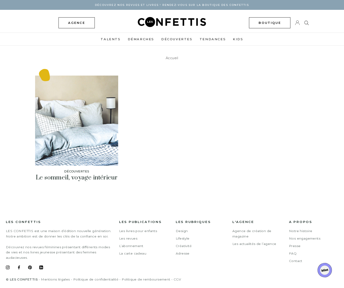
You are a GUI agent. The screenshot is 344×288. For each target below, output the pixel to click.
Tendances (213, 39)
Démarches (141, 39)
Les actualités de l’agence (254, 244)
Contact (295, 261)
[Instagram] (8, 268)
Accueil (172, 58)
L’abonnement (131, 246)
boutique (270, 23)
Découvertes (177, 39)
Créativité (184, 246)
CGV (177, 279)
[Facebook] (19, 268)
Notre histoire (300, 231)
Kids (238, 39)
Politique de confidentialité (95, 279)
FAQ (292, 253)
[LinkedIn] (41, 268)
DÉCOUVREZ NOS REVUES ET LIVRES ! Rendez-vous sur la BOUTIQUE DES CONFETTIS (172, 5)
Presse (294, 246)
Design (182, 231)
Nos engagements (304, 238)
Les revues (128, 238)
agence (76, 23)
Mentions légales (55, 279)
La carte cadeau (132, 253)
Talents (111, 39)
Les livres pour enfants (138, 231)
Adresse (183, 253)
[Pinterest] (30, 268)
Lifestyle (183, 238)
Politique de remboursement (146, 279)
